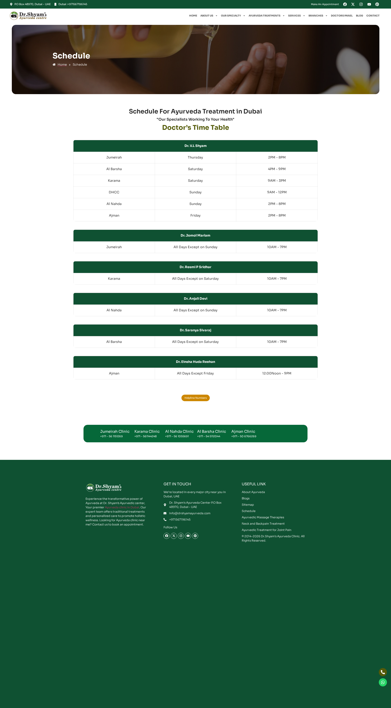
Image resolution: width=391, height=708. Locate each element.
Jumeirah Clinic (115, 431)
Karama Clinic (147, 431)
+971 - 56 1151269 (111, 436)
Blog (359, 15)
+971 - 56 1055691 (177, 436)
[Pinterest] (377, 4)
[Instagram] (361, 4)
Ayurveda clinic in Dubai (122, 507)
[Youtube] (369, 4)
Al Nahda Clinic (179, 431)
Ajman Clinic (243, 431)
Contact (373, 15)
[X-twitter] (353, 4)
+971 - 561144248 (145, 436)
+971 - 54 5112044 (208, 436)
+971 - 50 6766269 (243, 436)
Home (193, 15)
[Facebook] (345, 4)
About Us (206, 15)
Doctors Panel (342, 15)
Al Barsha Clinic (211, 431)
